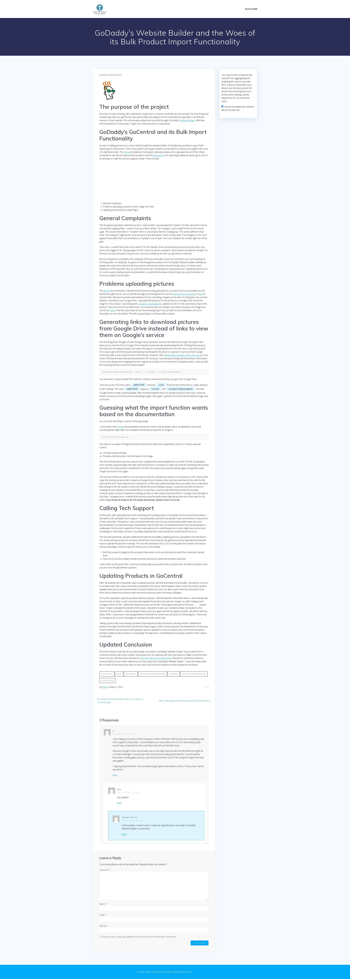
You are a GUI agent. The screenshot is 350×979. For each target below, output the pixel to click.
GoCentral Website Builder (152, 674)
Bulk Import (107, 674)
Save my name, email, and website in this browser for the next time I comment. (139, 936)
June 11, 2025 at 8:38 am (132, 820)
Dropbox (190, 293)
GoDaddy (173, 674)
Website (103, 925)
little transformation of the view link (182, 355)
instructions (159, 155)
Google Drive (179, 293)
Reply (115, 775)
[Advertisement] (153, 181)
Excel (119, 674)
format (127, 152)
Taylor (104, 687)
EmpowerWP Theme (202, 971)
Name (103, 904)
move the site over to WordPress (156, 658)
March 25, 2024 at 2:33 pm (124, 734)
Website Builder (187, 120)
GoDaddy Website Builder (110, 75)
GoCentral (131, 674)
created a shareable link (150, 303)
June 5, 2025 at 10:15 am (128, 792)
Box (201, 293)
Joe (119, 789)
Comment (104, 869)
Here (112, 310)
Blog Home (251, 9)
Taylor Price (130, 817)
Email (102, 914)
